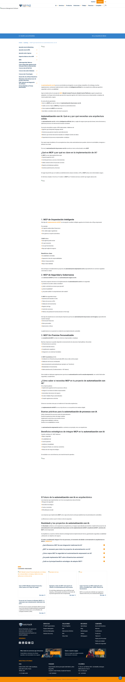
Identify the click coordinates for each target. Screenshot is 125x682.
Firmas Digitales (66, 626)
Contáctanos (98, 631)
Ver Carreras (100, 653)
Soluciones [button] (76, 5)
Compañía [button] (98, 5)
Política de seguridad (100, 643)
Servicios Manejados (48, 631)
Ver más (41, 595)
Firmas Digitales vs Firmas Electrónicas (26, 86)
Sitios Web (65, 636)
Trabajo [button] (84, 5)
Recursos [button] (90, 5)
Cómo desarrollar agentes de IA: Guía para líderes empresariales (27, 65)
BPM (20, 59)
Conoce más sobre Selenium (26, 70)
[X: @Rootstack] (26, 642)
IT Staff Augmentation (49, 626)
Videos (82, 633)
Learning (26, 42)
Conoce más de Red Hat (25, 68)
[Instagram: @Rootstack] (29, 642)
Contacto (100, 1)
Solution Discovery (48, 633)
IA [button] (55, 5)
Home (20, 42)
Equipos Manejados (48, 628)
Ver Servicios (55, 653)
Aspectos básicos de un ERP (26, 56)
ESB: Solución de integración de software (27, 83)
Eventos (93, 1)
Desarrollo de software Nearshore (28, 76)
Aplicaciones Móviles (67, 631)
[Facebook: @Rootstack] (20, 642)
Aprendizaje (84, 626)
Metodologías (84, 631)
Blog (82, 628)
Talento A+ (98, 636)
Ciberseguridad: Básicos (25, 62)
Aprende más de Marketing (26, 47)
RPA (63, 633)
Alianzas (97, 628)
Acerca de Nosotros (100, 626)
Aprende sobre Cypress (25, 53)
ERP (63, 628)
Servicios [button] (61, 5)
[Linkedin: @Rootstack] (23, 642)
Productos (69, 5)
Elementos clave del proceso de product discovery (27, 79)
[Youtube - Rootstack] (32, 642)
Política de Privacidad (100, 638)
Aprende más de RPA (24, 50)
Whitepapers (84, 636)
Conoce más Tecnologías (26, 74)
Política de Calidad (100, 641)
